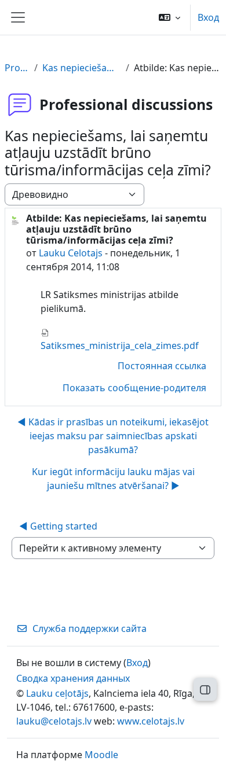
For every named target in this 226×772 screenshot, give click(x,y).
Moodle (101, 754)
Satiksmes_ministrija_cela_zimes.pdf (120, 345)
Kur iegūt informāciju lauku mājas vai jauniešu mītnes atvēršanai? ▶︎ (113, 478)
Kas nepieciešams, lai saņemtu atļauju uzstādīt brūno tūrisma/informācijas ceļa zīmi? (82, 67)
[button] (169, 17)
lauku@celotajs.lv (54, 721)
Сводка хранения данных (73, 678)
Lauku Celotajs (71, 253)
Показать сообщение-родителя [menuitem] (134, 387)
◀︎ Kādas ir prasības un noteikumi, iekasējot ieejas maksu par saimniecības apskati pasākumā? (113, 436)
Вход (208, 17)
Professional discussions (17, 67)
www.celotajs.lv (150, 721)
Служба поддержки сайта (89, 628)
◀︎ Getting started (58, 526)
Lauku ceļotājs (57, 693)
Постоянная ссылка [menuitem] (162, 365)
